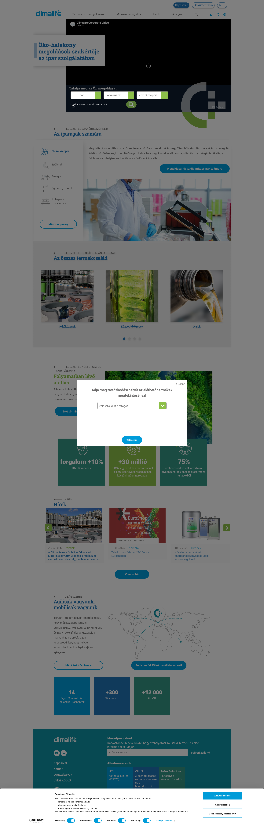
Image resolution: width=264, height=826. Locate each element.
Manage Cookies (164, 820)
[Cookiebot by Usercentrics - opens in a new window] (36, 821)
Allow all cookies (222, 796)
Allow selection (222, 805)
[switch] (98, 820)
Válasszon (132, 439)
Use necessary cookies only (222, 814)
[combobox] (132, 406)
